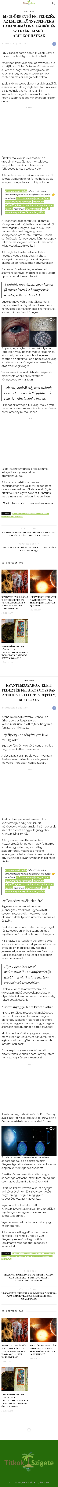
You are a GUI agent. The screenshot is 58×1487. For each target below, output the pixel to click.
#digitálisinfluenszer (15, 205)
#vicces (20, 198)
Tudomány (29, 680)
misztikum (17, 514)
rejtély (43, 514)
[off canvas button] (4, 3)
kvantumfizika (10, 1256)
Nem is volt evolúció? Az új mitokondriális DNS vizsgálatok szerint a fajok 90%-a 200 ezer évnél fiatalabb (14, 603)
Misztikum (29, 12)
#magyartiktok (42, 198)
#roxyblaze (38, 201)
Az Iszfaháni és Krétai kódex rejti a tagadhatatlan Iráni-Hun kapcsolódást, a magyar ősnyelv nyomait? (14, 652)
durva (30, 1253)
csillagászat (18, 1253)
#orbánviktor (33, 205)
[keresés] (53, 3)
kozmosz (50, 1253)
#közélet (9, 208)
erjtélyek (39, 1253)
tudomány (18, 516)
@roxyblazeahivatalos (16, 191)
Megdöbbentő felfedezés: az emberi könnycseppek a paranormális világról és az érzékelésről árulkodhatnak (29, 1296)
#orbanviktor (47, 205)
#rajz (44, 208)
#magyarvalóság (33, 208)
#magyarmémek (13, 201)
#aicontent (26, 201)
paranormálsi (31, 514)
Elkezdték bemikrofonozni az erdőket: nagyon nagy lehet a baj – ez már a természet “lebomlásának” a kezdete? (29, 1278)
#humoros (29, 198)
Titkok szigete (8, 44)
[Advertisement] (29, 132)
